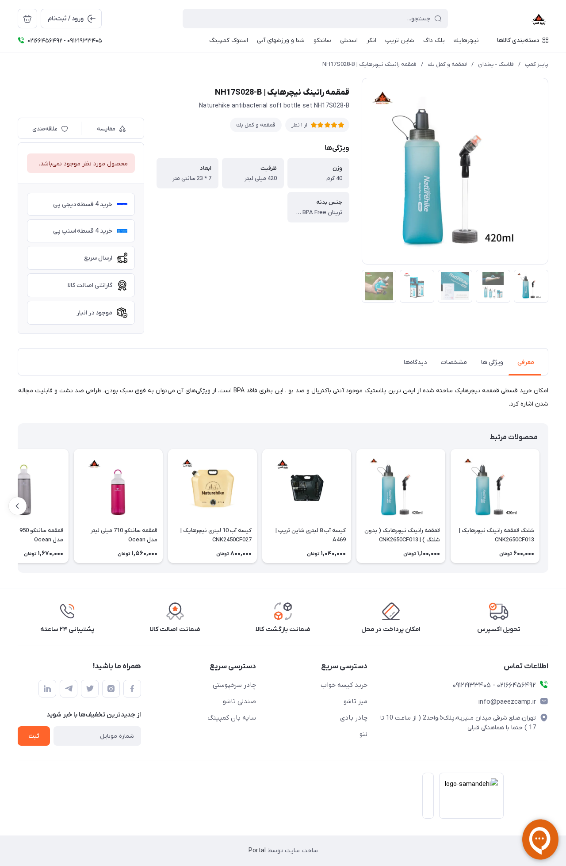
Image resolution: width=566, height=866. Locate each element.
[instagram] (111, 688)
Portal (257, 851)
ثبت (33, 736)
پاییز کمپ (536, 64)
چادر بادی (353, 717)
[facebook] (132, 688)
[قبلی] (548, 506)
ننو (363, 734)
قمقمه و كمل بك (447, 64)
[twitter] (90, 688)
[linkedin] (47, 688)
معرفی (525, 362)
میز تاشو (355, 701)
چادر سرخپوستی (234, 685)
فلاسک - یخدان (496, 64)
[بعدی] (18, 506)
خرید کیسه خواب (344, 685)
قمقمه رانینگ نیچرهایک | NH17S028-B (369, 64)
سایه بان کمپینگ (231, 717)
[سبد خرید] (27, 18)
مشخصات (454, 362)
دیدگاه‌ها (415, 362)
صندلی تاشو (239, 701)
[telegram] (68, 688)
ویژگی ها (492, 362)
